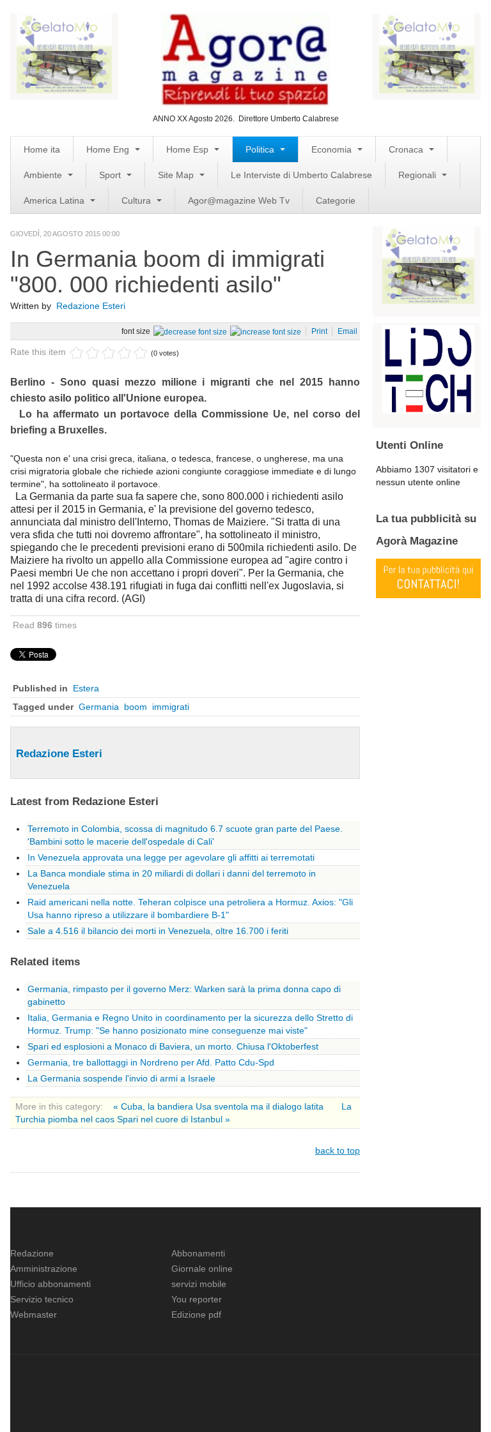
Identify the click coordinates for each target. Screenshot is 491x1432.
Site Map (177, 175)
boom (135, 707)
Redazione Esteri (90, 306)
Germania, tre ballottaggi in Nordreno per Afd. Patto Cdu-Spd (150, 1062)
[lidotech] (428, 368)
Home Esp (188, 149)
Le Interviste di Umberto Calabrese (301, 175)
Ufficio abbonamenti (50, 1284)
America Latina (55, 200)
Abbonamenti (198, 1253)
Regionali (418, 175)
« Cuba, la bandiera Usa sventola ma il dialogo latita (219, 1106)
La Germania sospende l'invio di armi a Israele (121, 1078)
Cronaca (407, 149)
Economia (332, 149)
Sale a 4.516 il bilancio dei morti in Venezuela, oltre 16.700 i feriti (157, 931)
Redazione (32, 1253)
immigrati (170, 707)
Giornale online (202, 1268)
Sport (111, 175)
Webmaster (33, 1314)
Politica (261, 149)
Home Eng (109, 149)
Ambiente (44, 175)
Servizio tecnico (42, 1299)
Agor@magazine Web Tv (239, 200)
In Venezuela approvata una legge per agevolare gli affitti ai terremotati (171, 857)
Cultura (137, 200)
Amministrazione (43, 1268)
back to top (337, 1150)
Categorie (335, 200)
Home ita (42, 149)
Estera (86, 688)
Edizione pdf (196, 1314)
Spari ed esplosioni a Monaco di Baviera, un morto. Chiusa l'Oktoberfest (172, 1046)
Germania (99, 707)
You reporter (196, 1299)
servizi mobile (198, 1284)
